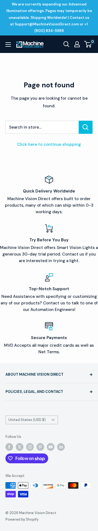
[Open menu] (8, 44)
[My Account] (77, 44)
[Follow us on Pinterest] (40, 447)
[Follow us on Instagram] (30, 447)
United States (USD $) (27, 419)
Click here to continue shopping (49, 144)
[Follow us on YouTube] (50, 447)
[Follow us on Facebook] (9, 447)
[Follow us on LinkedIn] (61, 447)
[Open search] (66, 44)
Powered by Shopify (21, 519)
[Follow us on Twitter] (19, 447)
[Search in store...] (86, 127)
